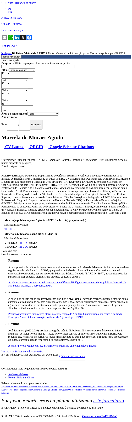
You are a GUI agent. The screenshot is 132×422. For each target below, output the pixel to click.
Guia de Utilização (11, 23)
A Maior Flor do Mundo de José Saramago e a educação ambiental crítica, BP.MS (52, 345)
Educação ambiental (113, 386)
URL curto (7, 2)
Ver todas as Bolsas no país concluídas (22, 351)
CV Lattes (14, 146)
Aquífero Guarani (8, 386)
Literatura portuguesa (59, 390)
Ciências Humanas (67, 386)
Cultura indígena (89, 386)
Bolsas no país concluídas (73, 356)
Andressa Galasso (18, 374)
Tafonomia (101, 390)
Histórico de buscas (25, 2)
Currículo (100, 386)
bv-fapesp (6, 53)
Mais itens (9, 224)
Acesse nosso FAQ (11, 17)
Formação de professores (21, 390)
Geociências (37, 390)
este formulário (108, 400)
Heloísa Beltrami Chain (21, 377)
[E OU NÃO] (5, 73)
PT (10, 8)
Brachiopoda (21, 386)
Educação (6, 389)
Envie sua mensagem (12, 30)
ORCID (36, 146)
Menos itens (21, 224)
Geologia (47, 390)
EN (10, 11)
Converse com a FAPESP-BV (99, 416)
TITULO (9, 229)
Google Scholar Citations (71, 146)
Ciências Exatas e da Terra (47, 386)
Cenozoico (31, 386)
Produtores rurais (90, 390)
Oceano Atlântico (75, 390)
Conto (79, 386)
